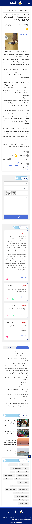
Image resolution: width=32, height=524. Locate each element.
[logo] (16, 3)
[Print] (24, 159)
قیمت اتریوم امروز (23, 503)
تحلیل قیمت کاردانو (10, 489)
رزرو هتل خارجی (8, 479)
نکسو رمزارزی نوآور (23, 482)
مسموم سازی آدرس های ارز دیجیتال (19, 486)
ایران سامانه (12, 522)
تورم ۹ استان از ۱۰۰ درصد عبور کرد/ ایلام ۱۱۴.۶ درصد (9, 433)
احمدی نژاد (25, 168)
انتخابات (17, 164)
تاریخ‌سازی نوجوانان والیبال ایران (20, 363)
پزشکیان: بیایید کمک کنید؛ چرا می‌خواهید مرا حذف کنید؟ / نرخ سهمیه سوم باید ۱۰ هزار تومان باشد (16, 369)
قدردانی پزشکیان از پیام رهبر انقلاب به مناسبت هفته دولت (17, 390)
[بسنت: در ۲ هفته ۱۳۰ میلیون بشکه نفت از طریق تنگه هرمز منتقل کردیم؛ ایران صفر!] (22, 442)
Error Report (23, 155)
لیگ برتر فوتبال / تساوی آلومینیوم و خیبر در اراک (17, 403)
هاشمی (10, 164)
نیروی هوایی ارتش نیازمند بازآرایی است (19, 356)
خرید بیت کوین (24, 465)
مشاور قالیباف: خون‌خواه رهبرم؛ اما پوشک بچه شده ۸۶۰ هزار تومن (16, 378)
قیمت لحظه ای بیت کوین (22, 496)
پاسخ (22, 277)
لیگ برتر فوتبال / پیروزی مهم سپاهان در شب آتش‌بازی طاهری (17, 383)
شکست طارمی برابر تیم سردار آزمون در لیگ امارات (16, 366)
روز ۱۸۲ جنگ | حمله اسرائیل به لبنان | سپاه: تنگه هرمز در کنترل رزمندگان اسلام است (17, 352)
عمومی (21, 10)
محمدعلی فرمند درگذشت (22, 387)
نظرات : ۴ (8, 10)
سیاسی (25, 10)
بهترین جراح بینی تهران (22, 475)
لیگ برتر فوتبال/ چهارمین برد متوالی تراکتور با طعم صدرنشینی (16, 395)
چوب (13, 472)
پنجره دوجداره (13, 465)
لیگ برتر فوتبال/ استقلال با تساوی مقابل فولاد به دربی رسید (17, 359)
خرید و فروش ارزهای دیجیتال (21, 500)
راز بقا (26, 468)
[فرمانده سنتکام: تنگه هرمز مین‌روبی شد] (22, 452)
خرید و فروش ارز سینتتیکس (21, 493)
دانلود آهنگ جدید (9, 475)
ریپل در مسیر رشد (23, 489)
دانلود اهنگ (18, 479)
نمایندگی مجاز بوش (16, 468)
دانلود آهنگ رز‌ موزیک (23, 472)
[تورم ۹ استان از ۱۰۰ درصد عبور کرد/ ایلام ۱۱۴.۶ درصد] (22, 432)
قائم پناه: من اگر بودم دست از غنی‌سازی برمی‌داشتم (19, 374)
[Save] (27, 159)
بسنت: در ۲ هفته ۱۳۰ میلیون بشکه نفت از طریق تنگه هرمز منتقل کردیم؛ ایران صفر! (10, 442)
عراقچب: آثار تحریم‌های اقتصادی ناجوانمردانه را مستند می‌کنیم (17, 407)
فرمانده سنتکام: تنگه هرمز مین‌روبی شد (10, 452)
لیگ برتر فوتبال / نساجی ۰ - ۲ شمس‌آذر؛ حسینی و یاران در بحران (16, 400)
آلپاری (26, 479)
